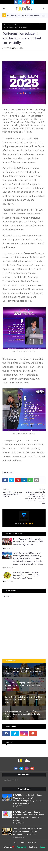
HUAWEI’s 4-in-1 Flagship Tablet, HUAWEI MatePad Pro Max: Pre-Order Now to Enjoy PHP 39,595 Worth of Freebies (22, 684)
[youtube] (33, 733)
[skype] (32, 2)
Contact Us (32, 843)
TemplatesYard (22, 847)
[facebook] (16, 2)
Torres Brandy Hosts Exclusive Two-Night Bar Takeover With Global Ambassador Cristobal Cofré (23, 698)
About (23, 843)
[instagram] (24, 2)
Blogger (42, 847)
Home (6, 25)
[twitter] (20, 2)
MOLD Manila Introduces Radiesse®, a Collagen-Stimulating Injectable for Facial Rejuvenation (22, 712)
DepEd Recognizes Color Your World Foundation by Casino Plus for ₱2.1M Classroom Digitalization (25, 15)
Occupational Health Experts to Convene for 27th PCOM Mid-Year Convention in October (26, 575)
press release (14, 25)
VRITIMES (8, 48)
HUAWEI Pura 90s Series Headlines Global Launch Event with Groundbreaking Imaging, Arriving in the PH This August (23, 669)
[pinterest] (28, 2)
